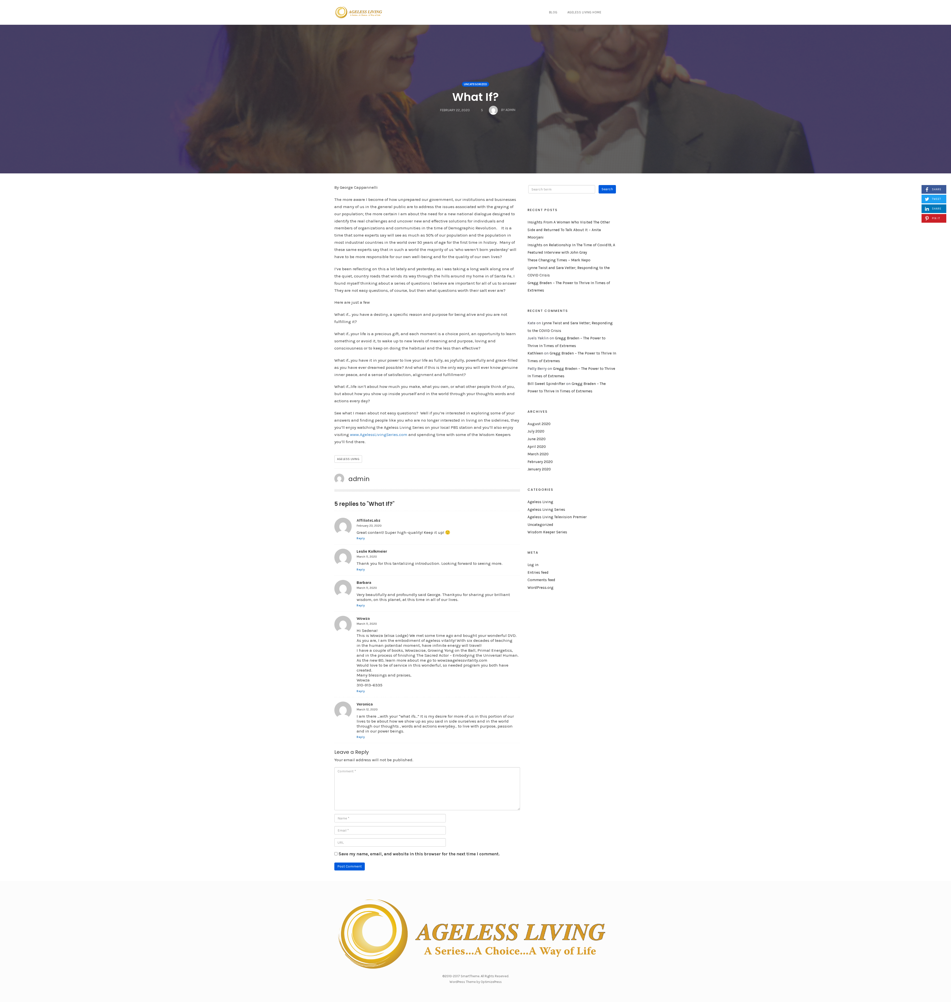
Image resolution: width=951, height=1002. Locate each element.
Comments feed (541, 580)
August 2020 (539, 424)
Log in (533, 565)
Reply (361, 538)
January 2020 (539, 469)
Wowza (363, 618)
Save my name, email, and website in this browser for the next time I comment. (419, 853)
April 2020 (537, 446)
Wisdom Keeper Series (547, 532)
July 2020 (536, 431)
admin (359, 478)
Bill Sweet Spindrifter (546, 383)
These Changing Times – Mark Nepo (559, 260)
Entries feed (538, 572)
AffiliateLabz (368, 520)
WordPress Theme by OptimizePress (475, 982)
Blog (553, 12)
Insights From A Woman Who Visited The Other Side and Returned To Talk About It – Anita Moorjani (569, 230)
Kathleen (535, 353)
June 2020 (537, 439)
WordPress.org (541, 587)
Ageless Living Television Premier (557, 517)
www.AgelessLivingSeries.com (378, 434)
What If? (475, 97)
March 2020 (538, 454)
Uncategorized (475, 84)
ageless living (348, 459)
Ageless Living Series (546, 509)
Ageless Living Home (584, 12)
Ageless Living (540, 502)
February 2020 (540, 462)
